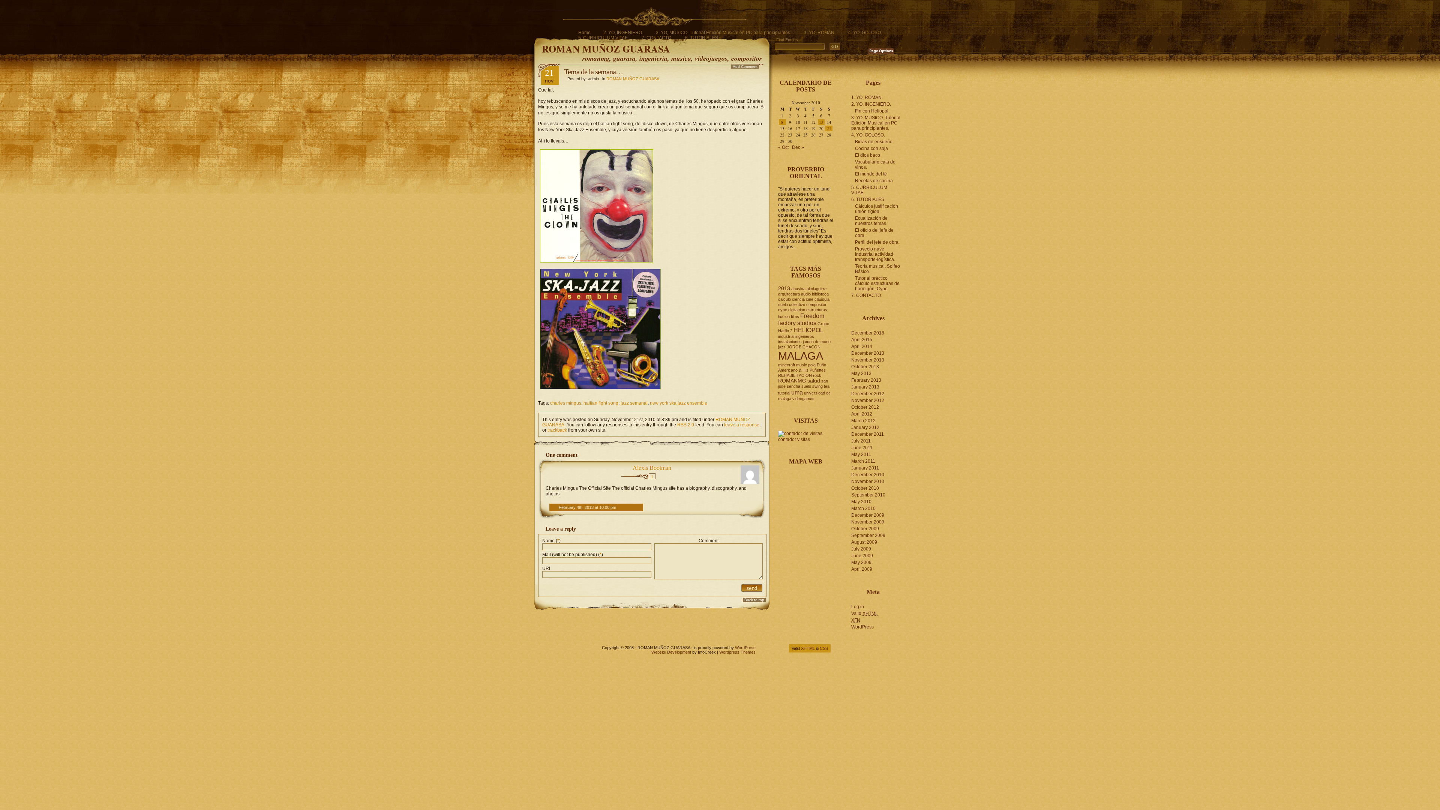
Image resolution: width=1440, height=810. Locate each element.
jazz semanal (634, 403)
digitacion (796, 310)
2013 (784, 288)
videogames (803, 398)
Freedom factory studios (801, 319)
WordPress (862, 627)
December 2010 (867, 474)
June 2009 (862, 555)
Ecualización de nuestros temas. (871, 221)
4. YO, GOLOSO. (865, 32)
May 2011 (861, 454)
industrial (786, 336)
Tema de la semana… (593, 72)
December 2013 (867, 353)
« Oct (783, 147)
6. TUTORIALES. (702, 37)
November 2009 (867, 522)
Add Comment (745, 66)
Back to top (754, 600)
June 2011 (862, 447)
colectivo (797, 304)
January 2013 (865, 387)
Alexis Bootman (652, 468)
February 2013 (866, 380)
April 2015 (861, 339)
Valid (864, 613)
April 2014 (861, 346)
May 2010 (861, 501)
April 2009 (861, 569)
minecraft (786, 365)
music (801, 365)
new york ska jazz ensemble (678, 403)
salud (813, 381)
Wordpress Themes (737, 652)
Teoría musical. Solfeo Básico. (877, 269)
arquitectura (789, 294)
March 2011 (863, 461)
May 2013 (861, 373)
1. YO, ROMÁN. (820, 32)
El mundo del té (871, 174)
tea (827, 386)
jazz (782, 347)
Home (584, 32)
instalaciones (790, 341)
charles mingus (565, 403)
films (795, 316)
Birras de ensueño (873, 141)
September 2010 (868, 495)
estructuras (816, 310)
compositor (816, 304)
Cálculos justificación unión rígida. (876, 209)
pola (812, 365)
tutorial (784, 393)
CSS (824, 648)
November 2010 (867, 481)
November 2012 (867, 400)
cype (782, 310)
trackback (557, 430)
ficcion (784, 316)
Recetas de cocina (874, 180)
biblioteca (820, 294)
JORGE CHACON (803, 347)
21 (829, 128)
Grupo (823, 323)
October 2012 (865, 407)
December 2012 (867, 393)
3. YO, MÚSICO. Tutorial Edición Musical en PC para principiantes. (723, 32)
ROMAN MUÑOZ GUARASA (606, 49)
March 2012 (863, 420)
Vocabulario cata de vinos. (875, 164)
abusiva (798, 288)
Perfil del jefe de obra (876, 242)
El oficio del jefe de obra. (874, 233)
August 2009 (864, 542)
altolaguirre (816, 288)
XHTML (808, 648)
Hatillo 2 (785, 330)
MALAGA (800, 356)
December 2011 (867, 434)
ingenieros (804, 336)
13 (821, 122)
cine (809, 299)
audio (806, 294)
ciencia (798, 299)
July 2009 (861, 549)
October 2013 (865, 366)
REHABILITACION (795, 375)
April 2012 (861, 414)
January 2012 (865, 427)
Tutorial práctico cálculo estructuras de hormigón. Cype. (877, 283)
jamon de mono (817, 341)
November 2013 (867, 360)
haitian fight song (601, 403)
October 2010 (865, 488)
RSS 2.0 (685, 425)
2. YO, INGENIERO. (623, 32)
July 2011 (861, 441)
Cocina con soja (871, 148)
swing (817, 386)
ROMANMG (792, 381)
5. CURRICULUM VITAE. (603, 37)
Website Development (671, 652)
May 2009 (861, 562)
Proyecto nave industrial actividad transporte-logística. (875, 254)
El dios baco (867, 155)
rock (817, 375)
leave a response (741, 425)
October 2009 (865, 528)
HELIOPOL (809, 330)
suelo (806, 386)
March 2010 (863, 508)
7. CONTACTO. (657, 37)
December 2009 (867, 515)
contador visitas (794, 439)
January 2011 (865, 468)
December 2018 (867, 333)
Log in (857, 606)
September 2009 (868, 535)
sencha (793, 386)
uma (797, 392)
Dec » (798, 147)
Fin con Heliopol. (872, 111)
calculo (784, 299)
